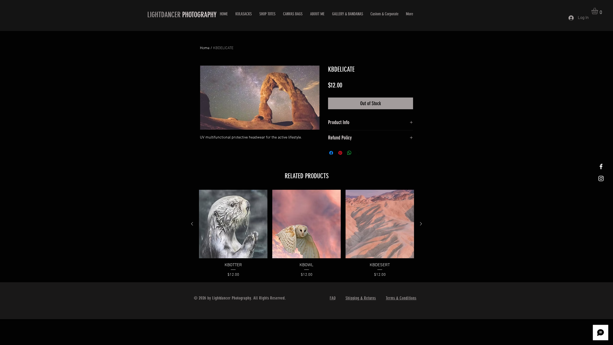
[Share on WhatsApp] (349, 153)
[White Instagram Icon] (601, 178)
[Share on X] (358, 153)
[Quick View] (233, 224)
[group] (306, 234)
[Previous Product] (192, 224)
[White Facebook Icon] (601, 166)
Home (205, 48)
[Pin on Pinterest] (340, 153)
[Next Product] (421, 224)
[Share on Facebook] (331, 153)
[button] (598, 11)
